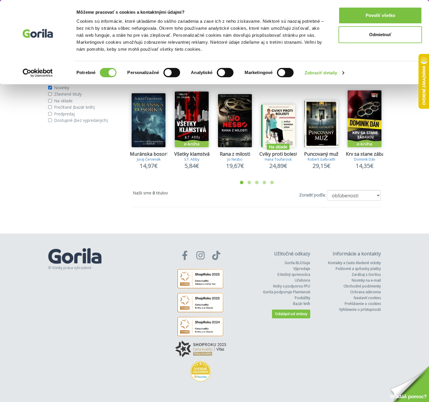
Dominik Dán (364, 159)
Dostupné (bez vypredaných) (81, 120)
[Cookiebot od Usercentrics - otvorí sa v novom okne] (37, 73)
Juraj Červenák (149, 159)
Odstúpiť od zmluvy (291, 313)
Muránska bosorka (151, 154)
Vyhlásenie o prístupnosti (360, 309)
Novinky (61, 87)
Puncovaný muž (321, 154)
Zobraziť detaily (321, 72)
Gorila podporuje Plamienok (286, 291)
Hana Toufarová (278, 159)
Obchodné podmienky (362, 286)
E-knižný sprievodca (294, 274)
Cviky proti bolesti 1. (281, 154)
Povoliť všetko (380, 15)
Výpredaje (301, 268)
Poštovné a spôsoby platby (358, 268)
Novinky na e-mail (366, 280)
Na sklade (63, 100)
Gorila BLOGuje (297, 262)
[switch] (171, 72)
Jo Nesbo (235, 159)
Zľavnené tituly (68, 94)
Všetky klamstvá (192, 154)
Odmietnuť (380, 34)
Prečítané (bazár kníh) (74, 107)
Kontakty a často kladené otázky (354, 262)
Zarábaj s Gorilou (366, 274)
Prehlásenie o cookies (363, 303)
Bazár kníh (301, 303)
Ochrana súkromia (365, 291)
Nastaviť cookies (367, 297)
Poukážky (302, 297)
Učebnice (302, 280)
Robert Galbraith (321, 159)
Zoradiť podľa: (312, 195)
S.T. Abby (191, 159)
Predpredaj (64, 114)
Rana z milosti (235, 154)
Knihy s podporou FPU (291, 286)
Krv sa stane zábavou (369, 154)
